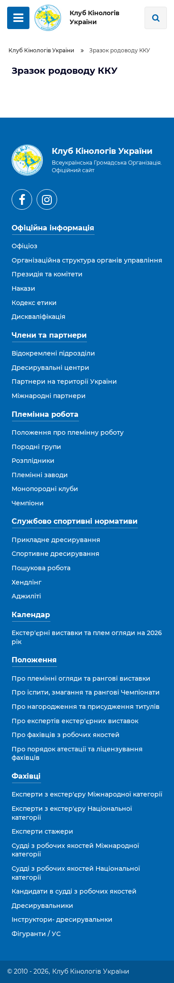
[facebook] (22, 199)
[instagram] (47, 199)
